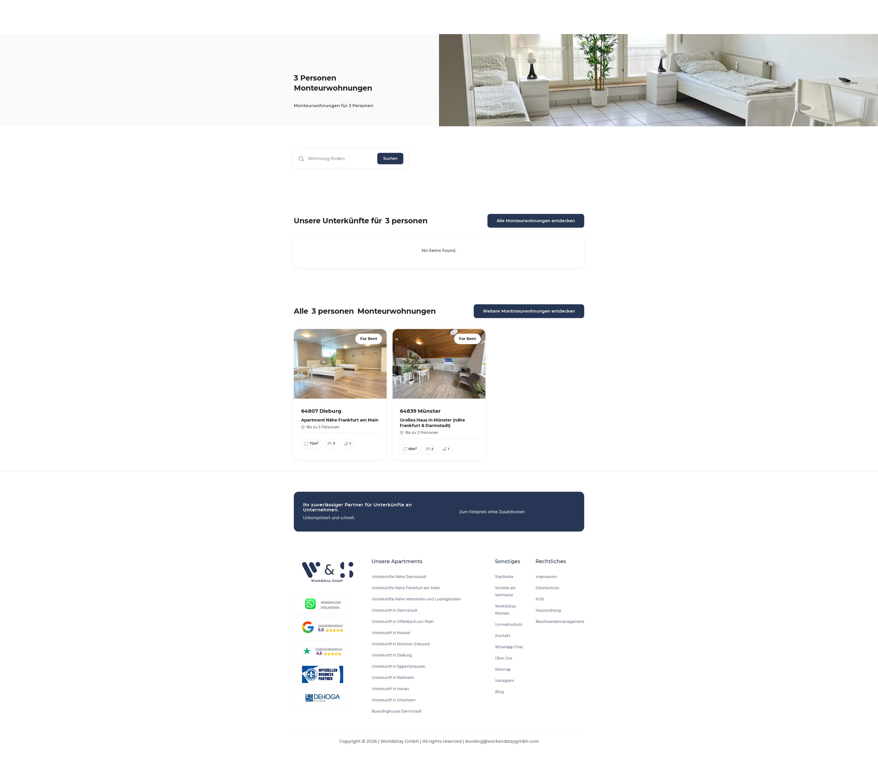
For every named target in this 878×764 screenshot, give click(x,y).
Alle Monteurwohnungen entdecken (536, 220)
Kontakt (502, 636)
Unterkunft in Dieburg (392, 655)
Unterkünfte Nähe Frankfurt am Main (406, 588)
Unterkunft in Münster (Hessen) (401, 644)
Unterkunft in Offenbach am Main (403, 621)
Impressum (546, 577)
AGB (539, 599)
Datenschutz (547, 588)
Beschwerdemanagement (559, 621)
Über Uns (503, 658)
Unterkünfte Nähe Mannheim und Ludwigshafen (416, 599)
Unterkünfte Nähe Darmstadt (399, 577)
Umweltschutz (508, 624)
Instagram (504, 680)
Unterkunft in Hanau (390, 689)
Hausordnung (548, 610)
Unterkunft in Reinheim (393, 677)
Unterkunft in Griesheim (394, 700)
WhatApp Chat (509, 647)
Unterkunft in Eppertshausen (398, 666)
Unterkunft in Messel (391, 633)
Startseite (504, 577)
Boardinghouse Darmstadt (397, 711)
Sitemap (503, 669)
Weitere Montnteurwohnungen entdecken (529, 311)
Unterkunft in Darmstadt (395, 610)
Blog (499, 692)
